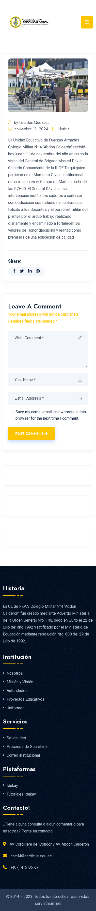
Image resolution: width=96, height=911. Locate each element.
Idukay (12, 785)
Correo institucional (23, 755)
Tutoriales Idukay (21, 794)
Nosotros (15, 673)
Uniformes (16, 708)
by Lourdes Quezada (31, 122)
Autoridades (17, 691)
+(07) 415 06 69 (25, 867)
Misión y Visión (20, 682)
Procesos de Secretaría (27, 747)
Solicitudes (16, 738)
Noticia (63, 129)
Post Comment (29, 433)
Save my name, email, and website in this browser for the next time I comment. (51, 415)
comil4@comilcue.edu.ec (31, 856)
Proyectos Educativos (26, 699)
